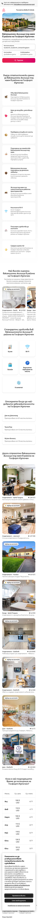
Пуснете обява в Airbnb (25, 10)
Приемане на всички (18, 896)
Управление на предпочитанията (19, 905)
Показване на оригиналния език (24, 4)
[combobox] (19, 48)
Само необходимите (19, 900)
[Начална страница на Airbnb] (3, 10)
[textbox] (10, 54)
